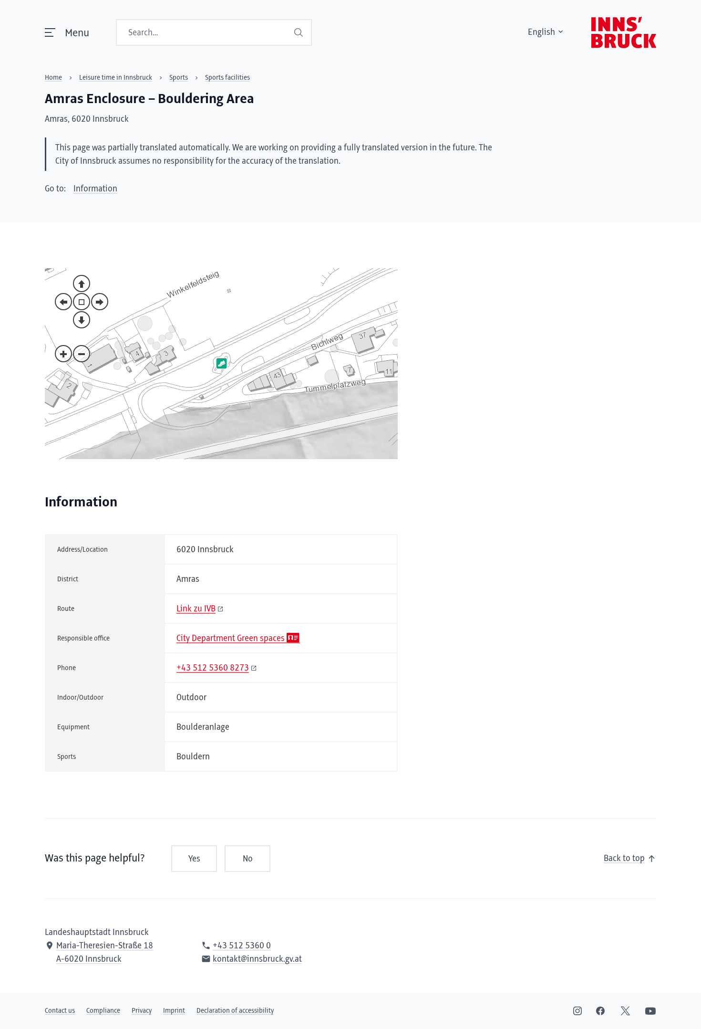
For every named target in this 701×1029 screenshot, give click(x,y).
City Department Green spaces (230, 638)
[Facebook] (600, 1011)
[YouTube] (650, 1011)
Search (298, 32)
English (541, 32)
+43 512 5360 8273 (212, 668)
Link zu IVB (196, 609)
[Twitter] (625, 1011)
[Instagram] (577, 1011)
